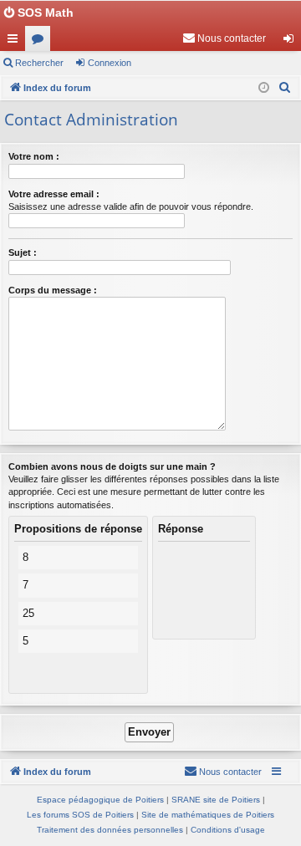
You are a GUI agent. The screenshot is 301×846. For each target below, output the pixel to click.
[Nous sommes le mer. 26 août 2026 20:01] (263, 88)
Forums (41, 42)
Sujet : (22, 252)
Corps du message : (52, 290)
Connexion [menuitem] (292, 42)
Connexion (109, 63)
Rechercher (39, 63)
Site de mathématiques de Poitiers (207, 814)
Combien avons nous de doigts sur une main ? (112, 466)
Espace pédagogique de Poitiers (100, 799)
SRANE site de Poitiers (215, 799)
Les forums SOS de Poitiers (80, 814)
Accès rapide (16, 42)
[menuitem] (224, 38)
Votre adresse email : (53, 194)
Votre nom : (33, 156)
